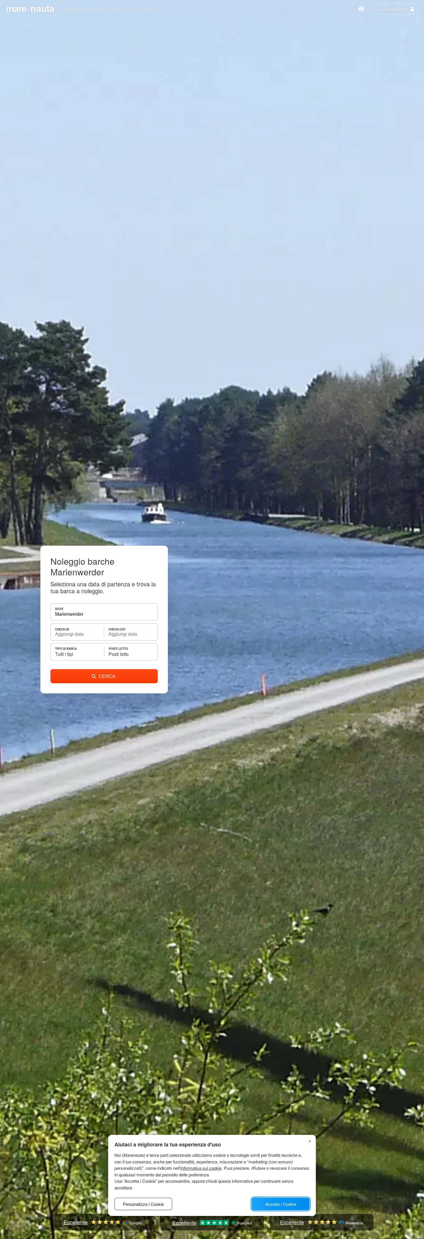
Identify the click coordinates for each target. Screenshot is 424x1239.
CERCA (107, 676)
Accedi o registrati (391, 9)
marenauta (30, 8)
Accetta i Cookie (280, 1204)
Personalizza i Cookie (143, 1204)
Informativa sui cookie (201, 1168)
